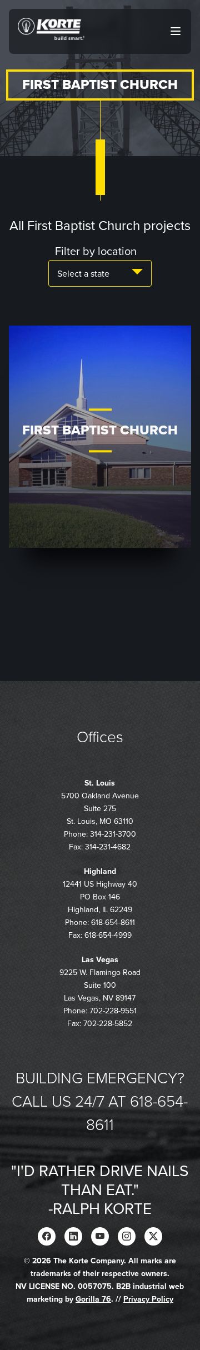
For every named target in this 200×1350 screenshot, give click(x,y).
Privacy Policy (148, 1299)
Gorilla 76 (93, 1299)
